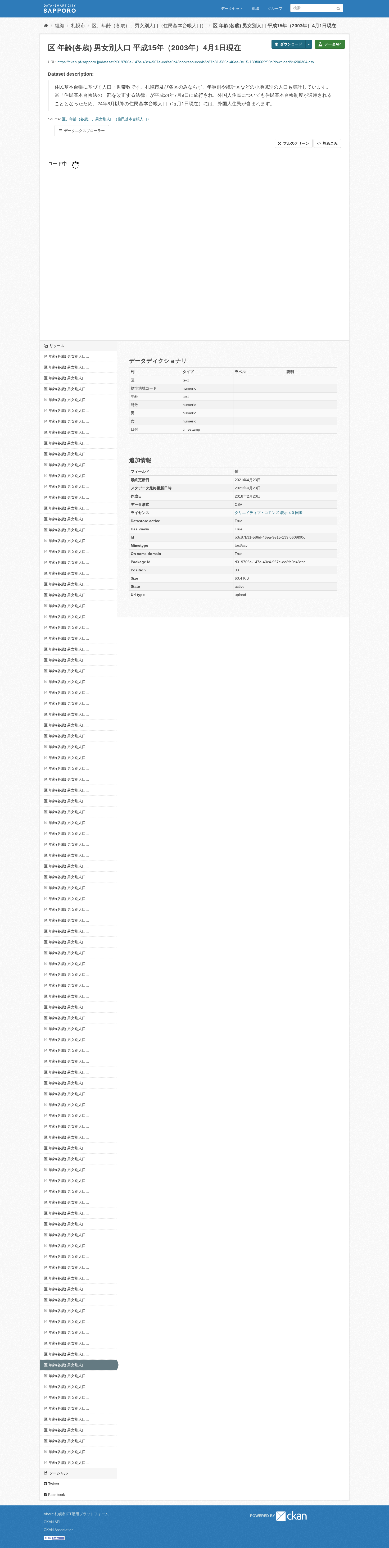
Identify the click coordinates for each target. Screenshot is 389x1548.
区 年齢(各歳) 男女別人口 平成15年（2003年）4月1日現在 (274, 25)
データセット (232, 8)
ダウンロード (290, 44)
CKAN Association (59, 1530)
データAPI (332, 44)
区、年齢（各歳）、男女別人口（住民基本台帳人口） (149, 25)
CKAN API (52, 1522)
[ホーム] (46, 25)
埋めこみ (330, 143)
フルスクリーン (295, 143)
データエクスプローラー (84, 131)
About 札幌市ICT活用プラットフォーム (76, 1514)
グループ (275, 8)
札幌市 (78, 25)
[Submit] (338, 7)
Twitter (53, 1484)
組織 (255, 8)
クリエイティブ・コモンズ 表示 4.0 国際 (268, 513)
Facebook (56, 1494)
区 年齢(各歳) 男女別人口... (66, 356)
